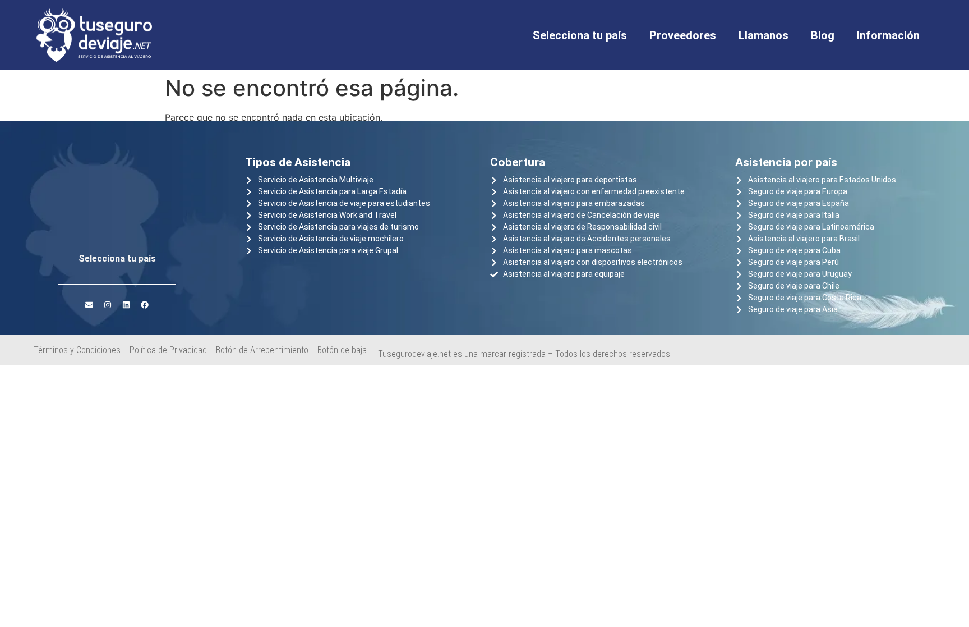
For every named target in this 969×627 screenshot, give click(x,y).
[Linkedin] (126, 305)
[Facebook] (145, 305)
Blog (822, 35)
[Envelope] (89, 305)
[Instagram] (108, 305)
